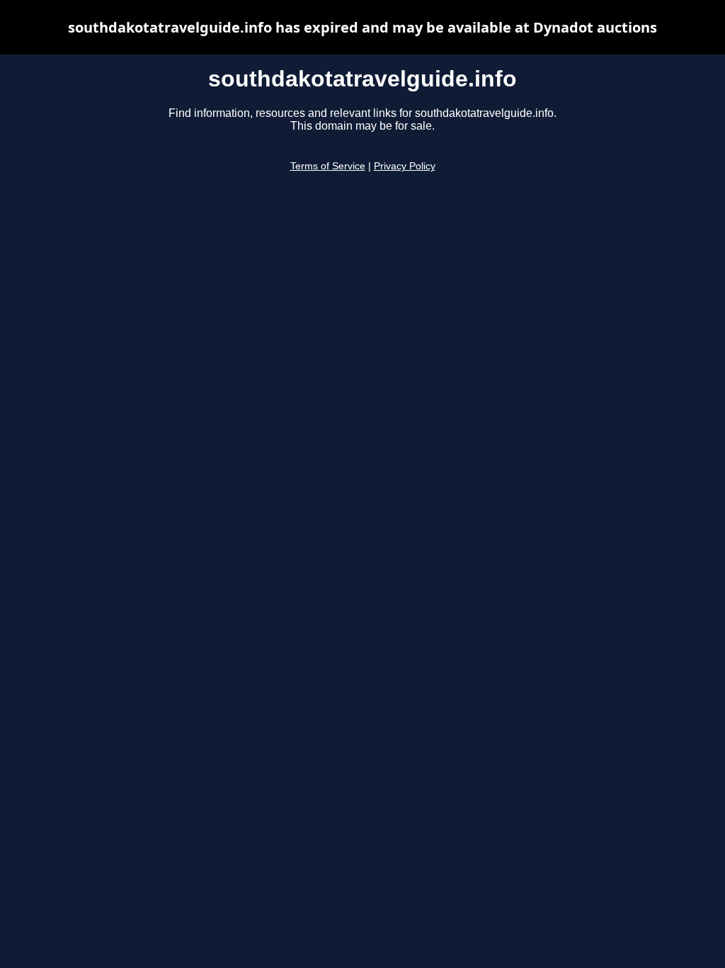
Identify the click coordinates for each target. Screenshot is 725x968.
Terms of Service (327, 166)
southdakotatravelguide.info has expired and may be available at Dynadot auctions (362, 27)
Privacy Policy (404, 166)
